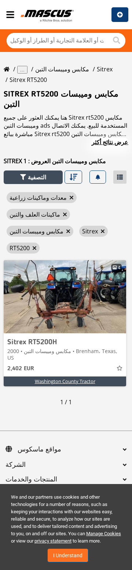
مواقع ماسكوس (39, 449)
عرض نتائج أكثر (110, 142)
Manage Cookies (103, 533)
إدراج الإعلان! (119, 14)
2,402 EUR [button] (20, 369)
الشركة (16, 465)
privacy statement (53, 541)
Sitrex (105, 69)
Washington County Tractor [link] (65, 381)
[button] (33, 177)
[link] (65, 296)
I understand (67, 555)
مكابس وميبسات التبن (62, 69)
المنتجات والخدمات (31, 479)
